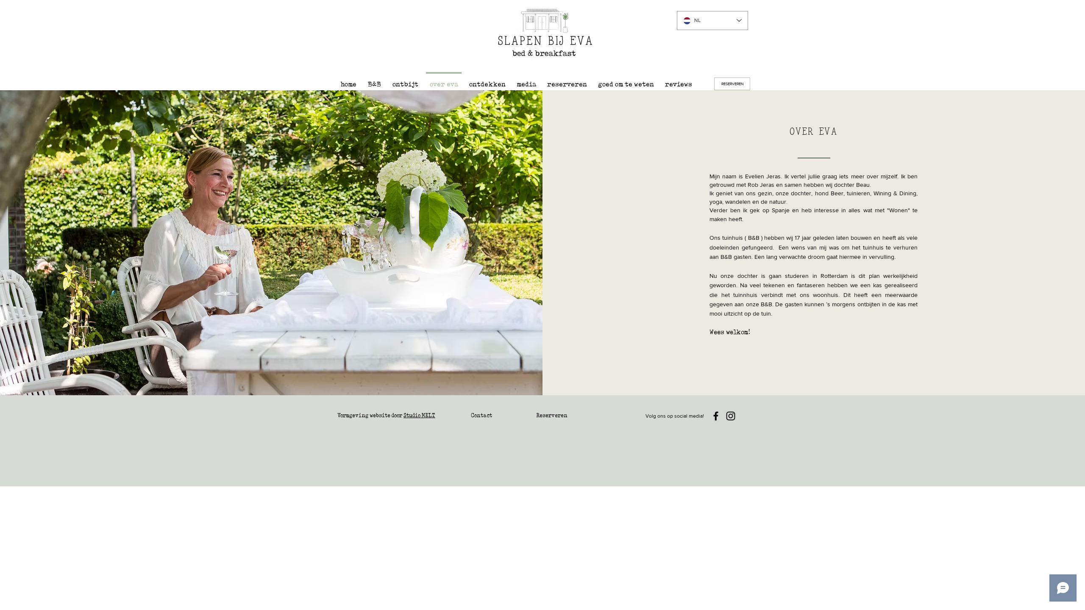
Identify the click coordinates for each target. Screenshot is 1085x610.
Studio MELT (419, 415)
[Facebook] (716, 416)
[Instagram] (731, 416)
